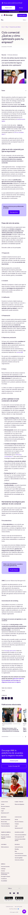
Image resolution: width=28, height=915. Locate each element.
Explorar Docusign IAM (14, 766)
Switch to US (8, 8)
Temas (24, 20)
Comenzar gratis (14, 761)
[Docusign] (8, 15)
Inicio (3, 27)
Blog (7, 27)
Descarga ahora (14, 212)
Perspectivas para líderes (15, 27)
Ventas (3, 690)
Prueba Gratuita (14, 570)
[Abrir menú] (2, 15)
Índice (3, 90)
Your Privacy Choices (13, 908)
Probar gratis (22, 15)
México (10, 888)
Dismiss (21, 8)
